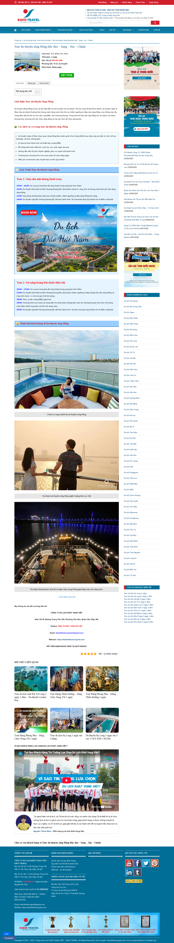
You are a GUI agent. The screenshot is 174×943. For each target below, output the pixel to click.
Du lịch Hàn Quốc (131, 501)
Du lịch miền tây (130, 449)
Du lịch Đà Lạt (129, 415)
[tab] (20, 83)
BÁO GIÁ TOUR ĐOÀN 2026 (118, 10)
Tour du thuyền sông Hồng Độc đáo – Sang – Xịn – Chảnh (73, 40)
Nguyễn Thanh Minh (42, 831)
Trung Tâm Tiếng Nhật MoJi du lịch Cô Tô (141, 173)
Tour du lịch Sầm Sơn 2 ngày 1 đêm (138, 608)
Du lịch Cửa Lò (130, 375)
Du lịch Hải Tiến (130, 387)
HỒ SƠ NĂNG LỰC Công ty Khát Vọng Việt (103, 15)
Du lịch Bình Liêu (131, 335)
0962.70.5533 (20, 897)
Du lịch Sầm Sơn (130, 369)
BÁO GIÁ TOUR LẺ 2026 (96, 10)
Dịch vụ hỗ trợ (85, 30)
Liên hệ (156, 30)
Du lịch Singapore (131, 472)
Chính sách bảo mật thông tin (63, 867)
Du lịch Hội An (129, 564)
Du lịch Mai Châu (131, 318)
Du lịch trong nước (30, 40)
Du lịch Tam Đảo (130, 432)
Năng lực (114, 2)
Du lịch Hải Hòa (130, 392)
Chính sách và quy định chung (63, 861)
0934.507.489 (32, 897)
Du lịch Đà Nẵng (130, 404)
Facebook (9, 938)
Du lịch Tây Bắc (130, 444)
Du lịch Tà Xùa (130, 575)
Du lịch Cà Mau (130, 535)
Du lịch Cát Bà (129, 358)
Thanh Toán (140, 2)
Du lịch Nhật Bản (130, 484)
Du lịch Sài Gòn (130, 455)
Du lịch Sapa (129, 312)
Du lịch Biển (128, 490)
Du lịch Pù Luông (131, 461)
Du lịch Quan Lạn (131, 347)
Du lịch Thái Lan (130, 478)
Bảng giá (31, 83)
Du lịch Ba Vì (129, 427)
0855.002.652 (20, 900)
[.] (15, 30)
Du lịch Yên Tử (130, 530)
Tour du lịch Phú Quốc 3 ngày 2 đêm (138, 622)
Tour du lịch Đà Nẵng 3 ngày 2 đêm (138, 613)
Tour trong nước (43, 30)
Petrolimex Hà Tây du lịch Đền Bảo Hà (139, 199)
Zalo (6, 934)
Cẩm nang (127, 30)
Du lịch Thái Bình (131, 547)
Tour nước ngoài (64, 30)
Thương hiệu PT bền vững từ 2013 (100, 18)
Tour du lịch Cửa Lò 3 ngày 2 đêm (137, 610)
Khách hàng (127, 2)
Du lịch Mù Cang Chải (133, 307)
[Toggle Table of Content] (36, 92)
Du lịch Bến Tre (130, 570)
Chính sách (44, 83)
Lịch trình (20, 83)
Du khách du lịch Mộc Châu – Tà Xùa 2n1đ (141, 208)
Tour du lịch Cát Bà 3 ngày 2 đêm (137, 599)
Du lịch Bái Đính (130, 524)
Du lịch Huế (128, 467)
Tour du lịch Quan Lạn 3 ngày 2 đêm (138, 605)
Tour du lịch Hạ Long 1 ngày (135, 593)
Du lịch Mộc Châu (131, 324)
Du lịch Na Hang (130, 329)
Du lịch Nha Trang (131, 410)
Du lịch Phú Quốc (131, 421)
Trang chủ (17, 40)
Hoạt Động (102, 2)
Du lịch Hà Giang (131, 301)
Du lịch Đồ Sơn (130, 364)
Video (101, 30)
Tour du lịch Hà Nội (43, 40)
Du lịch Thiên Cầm (131, 381)
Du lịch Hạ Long (130, 341)
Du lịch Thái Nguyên (132, 552)
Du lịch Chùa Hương (132, 495)
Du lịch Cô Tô (129, 352)
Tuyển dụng (153, 2)
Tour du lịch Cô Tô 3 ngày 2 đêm (137, 602)
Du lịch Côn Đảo (130, 507)
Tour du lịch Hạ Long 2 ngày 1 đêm (138, 596)
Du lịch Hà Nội (129, 438)
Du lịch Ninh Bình (131, 541)
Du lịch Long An (130, 558)
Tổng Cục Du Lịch (58, 887)
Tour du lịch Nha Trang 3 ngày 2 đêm (139, 616)
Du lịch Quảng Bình (132, 398)
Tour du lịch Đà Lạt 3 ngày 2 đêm (137, 619)
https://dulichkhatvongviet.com (70, 639)
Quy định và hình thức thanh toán (64, 864)
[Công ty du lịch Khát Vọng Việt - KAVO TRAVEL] (27, 15)
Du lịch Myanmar (131, 512)
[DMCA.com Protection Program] (133, 881)
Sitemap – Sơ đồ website (61, 870)
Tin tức (112, 30)
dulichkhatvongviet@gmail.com (32, 904)
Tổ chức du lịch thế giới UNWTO (64, 890)
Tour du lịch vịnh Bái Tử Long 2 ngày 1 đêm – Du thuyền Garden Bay (30, 697)
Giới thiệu (25, 30)
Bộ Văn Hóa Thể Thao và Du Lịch (64, 884)
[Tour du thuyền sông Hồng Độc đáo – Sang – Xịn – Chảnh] (27, 61)
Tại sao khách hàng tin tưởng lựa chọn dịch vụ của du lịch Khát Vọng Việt (114, 13)
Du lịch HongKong (131, 518)
